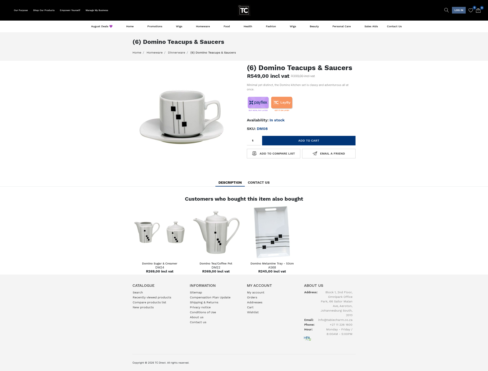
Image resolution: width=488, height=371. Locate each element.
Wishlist (253, 312)
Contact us (394, 26)
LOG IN (458, 10)
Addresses (254, 302)
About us (196, 317)
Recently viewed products (152, 297)
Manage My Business (97, 10)
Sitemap (196, 292)
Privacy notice (200, 307)
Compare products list (149, 302)
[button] (459, 10)
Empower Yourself (70, 10)
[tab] (230, 182)
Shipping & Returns (204, 302)
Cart (250, 307)
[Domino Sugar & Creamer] (159, 232)
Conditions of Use (203, 312)
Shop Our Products (44, 10)
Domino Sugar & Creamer (159, 263)
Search (138, 292)
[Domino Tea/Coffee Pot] (216, 232)
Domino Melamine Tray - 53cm (272, 263)
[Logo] (244, 10)
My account (255, 292)
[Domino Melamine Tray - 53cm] (272, 232)
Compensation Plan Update (210, 297)
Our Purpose (21, 10)
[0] (469, 10)
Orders (252, 297)
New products (143, 307)
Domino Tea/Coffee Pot (216, 263)
